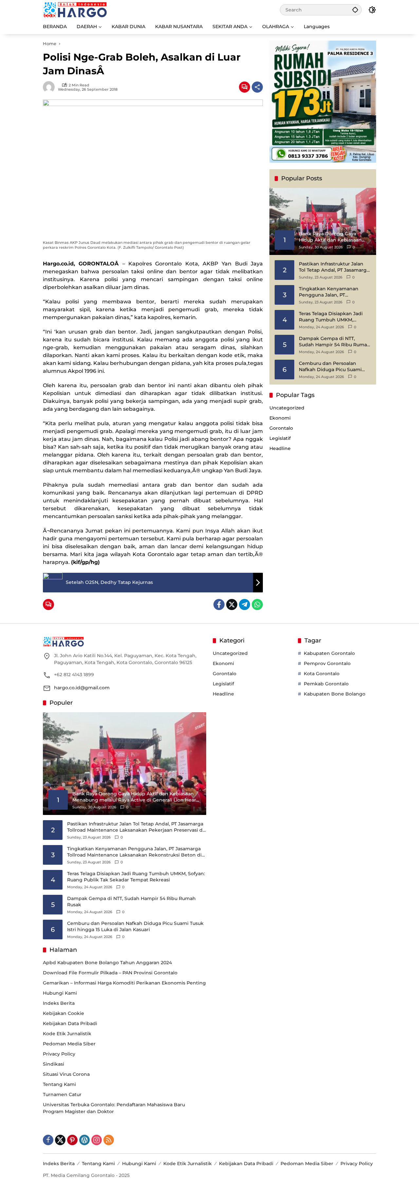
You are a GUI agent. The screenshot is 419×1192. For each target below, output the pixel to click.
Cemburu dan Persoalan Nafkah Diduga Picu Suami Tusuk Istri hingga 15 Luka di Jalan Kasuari (332, 366)
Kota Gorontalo (321, 674)
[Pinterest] (72, 1140)
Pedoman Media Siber (69, 1044)
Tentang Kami (59, 1084)
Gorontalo (281, 428)
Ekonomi (280, 418)
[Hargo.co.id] (75, 9)
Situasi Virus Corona (66, 1074)
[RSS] (108, 1140)
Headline (280, 448)
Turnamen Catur (62, 1094)
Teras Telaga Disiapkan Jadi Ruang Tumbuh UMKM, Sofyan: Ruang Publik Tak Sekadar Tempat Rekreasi (331, 316)
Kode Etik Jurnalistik (67, 1034)
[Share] (257, 87)
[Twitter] (231, 604)
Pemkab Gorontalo (326, 684)
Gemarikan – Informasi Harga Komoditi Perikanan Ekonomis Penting (124, 983)
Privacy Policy (59, 1054)
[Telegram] (244, 604)
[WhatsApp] (257, 604)
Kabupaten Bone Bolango (334, 694)
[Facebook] (219, 604)
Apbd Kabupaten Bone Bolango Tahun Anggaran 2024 (107, 963)
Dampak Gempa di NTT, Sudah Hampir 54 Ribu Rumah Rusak (334, 341)
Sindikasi (53, 1064)
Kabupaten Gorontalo (329, 653)
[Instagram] (96, 1140)
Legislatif (280, 438)
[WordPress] (84, 1140)
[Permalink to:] (50, 87)
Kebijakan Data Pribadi (70, 1023)
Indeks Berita (59, 1003)
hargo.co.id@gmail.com (82, 688)
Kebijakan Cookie (63, 1013)
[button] (355, 9)
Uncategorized (286, 408)
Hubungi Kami (60, 993)
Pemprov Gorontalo (327, 663)
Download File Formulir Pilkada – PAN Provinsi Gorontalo (110, 973)
